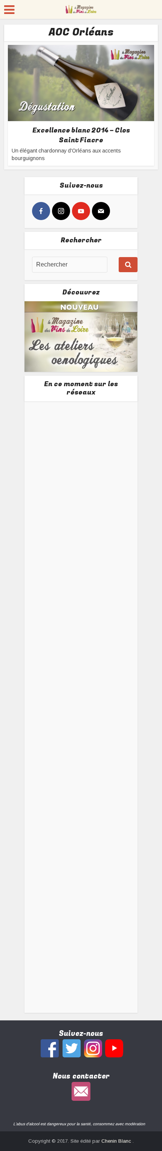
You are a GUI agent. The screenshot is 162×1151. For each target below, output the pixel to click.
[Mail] (101, 211)
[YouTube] (81, 211)
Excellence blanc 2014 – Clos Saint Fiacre (81, 135)
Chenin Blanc (117, 1141)
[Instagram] (61, 211)
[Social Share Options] (39, 504)
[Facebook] (41, 211)
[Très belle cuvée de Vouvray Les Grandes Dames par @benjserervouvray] (81, 461)
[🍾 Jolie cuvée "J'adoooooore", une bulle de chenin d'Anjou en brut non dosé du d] (81, 756)
